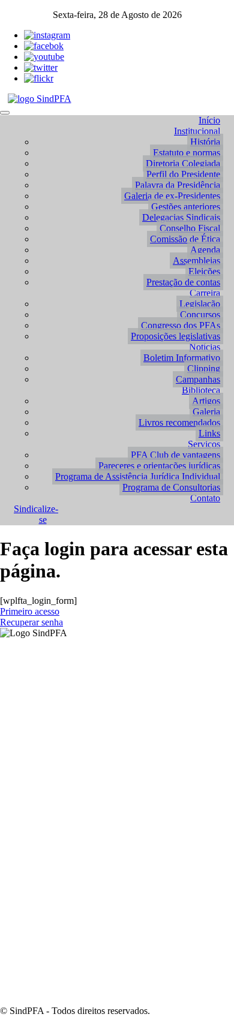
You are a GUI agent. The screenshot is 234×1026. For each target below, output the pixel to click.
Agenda (205, 250)
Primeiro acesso (29, 611)
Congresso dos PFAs (180, 325)
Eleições (204, 271)
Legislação (199, 304)
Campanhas (198, 379)
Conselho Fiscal (190, 228)
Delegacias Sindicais (181, 217)
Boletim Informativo (181, 358)
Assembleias (196, 260)
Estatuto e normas (186, 153)
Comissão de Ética (185, 239)
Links (209, 433)
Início (209, 120)
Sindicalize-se (36, 514)
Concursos (200, 314)
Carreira (205, 293)
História (205, 142)
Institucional (197, 131)
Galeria (206, 412)
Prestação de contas (183, 282)
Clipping (203, 368)
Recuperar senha (31, 622)
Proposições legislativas (175, 336)
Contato (205, 498)
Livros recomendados (179, 422)
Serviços (204, 444)
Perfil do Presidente (183, 174)
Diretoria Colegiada (183, 163)
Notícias (204, 347)
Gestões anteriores (185, 206)
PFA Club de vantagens (175, 455)
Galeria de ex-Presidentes (172, 196)
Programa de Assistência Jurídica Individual (137, 476)
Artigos (206, 401)
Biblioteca (201, 390)
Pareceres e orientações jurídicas (159, 466)
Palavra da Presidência (177, 185)
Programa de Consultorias (171, 487)
